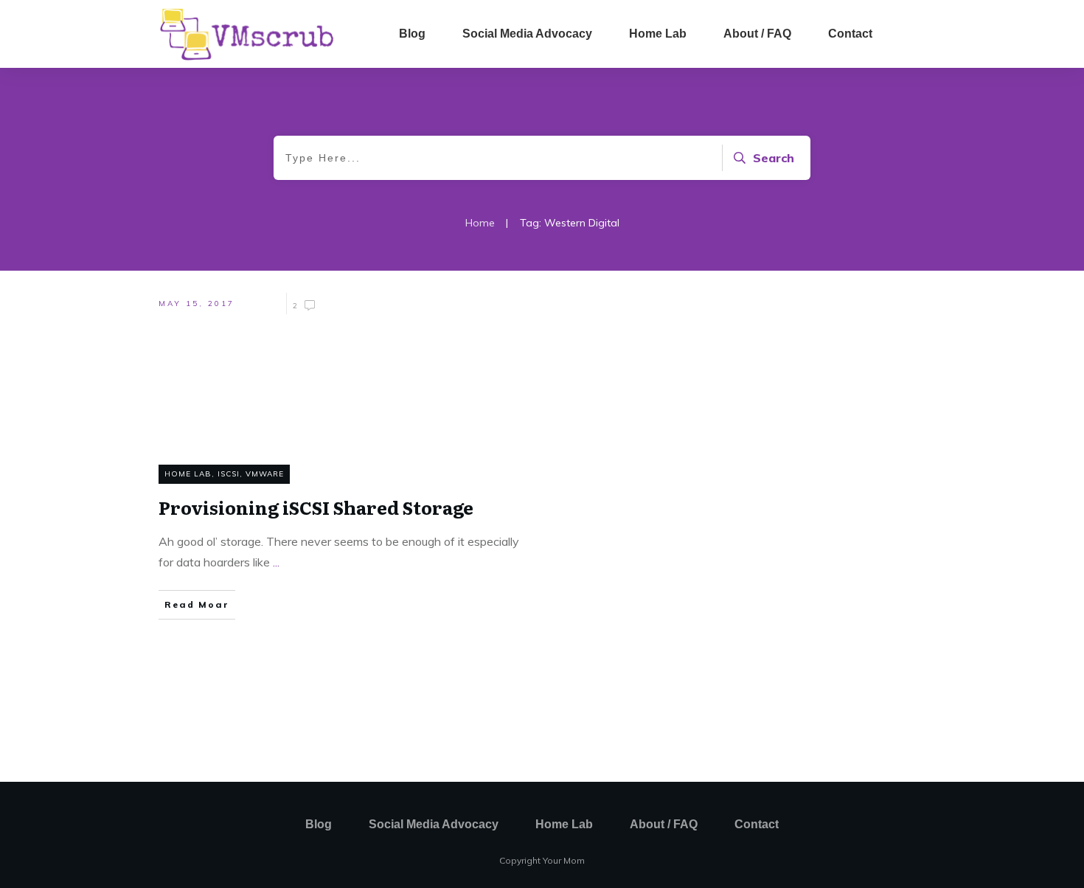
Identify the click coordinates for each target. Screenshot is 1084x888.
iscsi (229, 474)
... (276, 562)
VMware (265, 474)
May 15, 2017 (196, 303)
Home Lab (188, 474)
